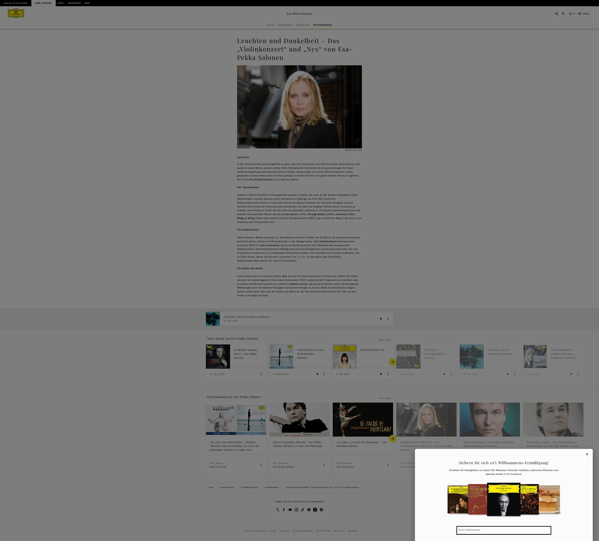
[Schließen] (587, 454)
